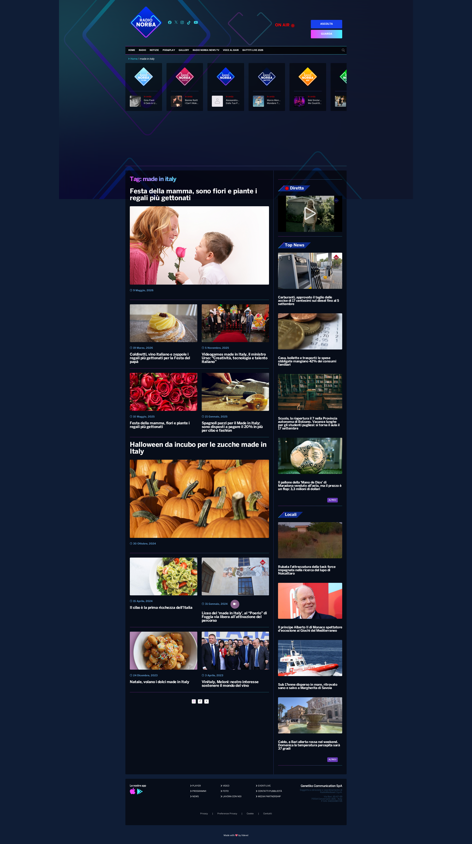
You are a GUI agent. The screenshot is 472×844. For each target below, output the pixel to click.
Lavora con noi (231, 797)
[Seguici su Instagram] (182, 23)
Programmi (199, 791)
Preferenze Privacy (227, 814)
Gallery (184, 50)
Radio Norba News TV (206, 50)
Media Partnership (269, 797)
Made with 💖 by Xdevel (236, 835)
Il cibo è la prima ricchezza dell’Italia (161, 608)
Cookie (250, 814)
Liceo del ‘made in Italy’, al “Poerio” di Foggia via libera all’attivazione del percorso (234, 617)
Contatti (267, 814)
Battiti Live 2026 (252, 50)
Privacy (204, 814)
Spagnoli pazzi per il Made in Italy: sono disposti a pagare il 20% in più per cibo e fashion (232, 427)
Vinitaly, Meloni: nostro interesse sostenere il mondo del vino (230, 684)
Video (225, 786)
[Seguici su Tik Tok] (189, 23)
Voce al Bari (231, 50)
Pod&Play (169, 50)
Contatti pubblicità (269, 791)
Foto (225, 791)
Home (131, 50)
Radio (142, 50)
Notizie (154, 50)
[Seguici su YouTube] (196, 23)
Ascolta (326, 24)
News (195, 797)
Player (196, 786)
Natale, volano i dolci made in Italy (159, 682)
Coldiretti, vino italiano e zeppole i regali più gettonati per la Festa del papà (160, 358)
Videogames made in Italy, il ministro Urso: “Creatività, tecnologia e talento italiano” (235, 358)
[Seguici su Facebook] (170, 23)
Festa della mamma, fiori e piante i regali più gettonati (160, 425)
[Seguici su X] (176, 23)
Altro (332, 500)
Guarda (326, 34)
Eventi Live (264, 786)
